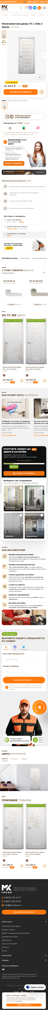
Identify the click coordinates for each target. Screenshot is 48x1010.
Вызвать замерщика (25, 912)
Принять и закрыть (24, 1005)
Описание (24, 258)
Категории (7, 922)
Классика (14, 759)
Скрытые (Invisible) (9, 944)
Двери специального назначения (16, 933)
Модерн (24, 759)
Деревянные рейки (10, 937)
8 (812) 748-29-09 (12, 901)
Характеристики (39, 258)
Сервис (5, 960)
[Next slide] (44, 55)
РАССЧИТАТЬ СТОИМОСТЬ (20, 92)
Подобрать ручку (10, 258)
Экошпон (6, 947)
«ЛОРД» (14, 27)
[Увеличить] (26, 55)
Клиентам (6, 955)
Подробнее (19, 1001)
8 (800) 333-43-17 (12, 897)
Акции (4, 951)
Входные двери (8, 930)
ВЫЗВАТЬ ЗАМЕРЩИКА (14, 163)
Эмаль (33, 15)
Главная (5, 15)
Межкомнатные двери (20, 15)
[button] (39, 77)
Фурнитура (6, 940)
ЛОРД (41, 15)
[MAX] (30, 8)
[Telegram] (35, 8)
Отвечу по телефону (25, 473)
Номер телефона (11, 666)
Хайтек (5, 759)
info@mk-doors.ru (12, 905)
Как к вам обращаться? (13, 654)
